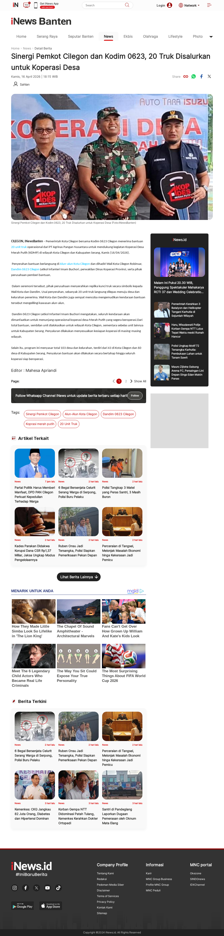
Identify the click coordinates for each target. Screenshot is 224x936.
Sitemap (102, 913)
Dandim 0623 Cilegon (25, 269)
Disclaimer (103, 890)
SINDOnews (197, 879)
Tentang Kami (105, 873)
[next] (131, 381)
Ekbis (128, 36)
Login (161, 5)
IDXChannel (197, 884)
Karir (149, 873)
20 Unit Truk (68, 424)
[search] (127, 5)
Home (21, 36)
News (108, 36)
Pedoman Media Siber (110, 884)
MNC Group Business (159, 879)
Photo (198, 36)
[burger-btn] (209, 5)
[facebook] (201, 76)
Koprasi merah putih (40, 424)
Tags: (15, 412)
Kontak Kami (104, 907)
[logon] (15, 5)
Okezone (195, 873)
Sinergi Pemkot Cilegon (42, 414)
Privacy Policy (106, 901)
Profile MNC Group (157, 884)
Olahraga (150, 36)
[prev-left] (114, 381)
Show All (140, 381)
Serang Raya (47, 36)
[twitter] (209, 76)
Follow (135, 395)
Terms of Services (108, 896)
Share (176, 76)
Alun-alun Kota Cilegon (75, 264)
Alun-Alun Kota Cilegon (81, 414)
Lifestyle (175, 36)
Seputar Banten (80, 36)
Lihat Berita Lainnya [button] (76, 577)
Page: (15, 381)
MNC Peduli (153, 890)
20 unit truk (19, 247)
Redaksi (102, 879)
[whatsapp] (193, 76)
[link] (185, 76)
